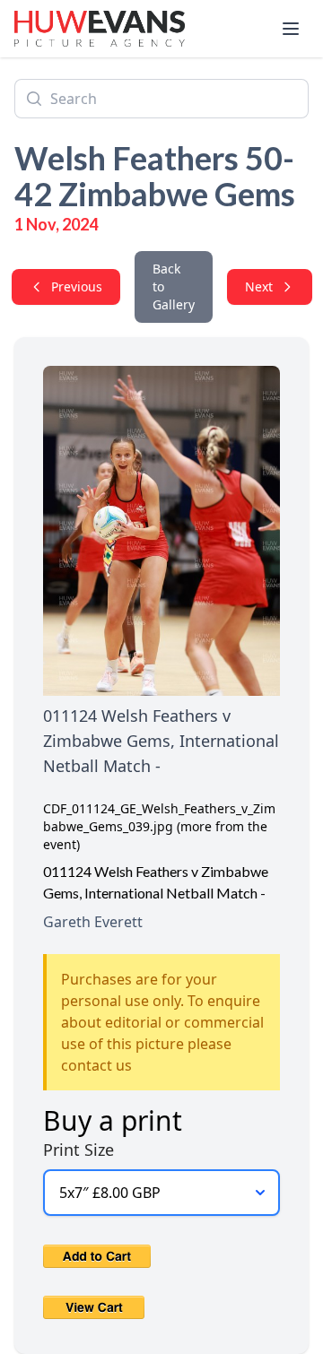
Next (259, 286)
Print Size (78, 1149)
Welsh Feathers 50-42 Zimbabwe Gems (154, 175)
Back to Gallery (174, 286)
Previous (76, 286)
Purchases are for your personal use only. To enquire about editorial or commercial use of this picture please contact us (162, 1022)
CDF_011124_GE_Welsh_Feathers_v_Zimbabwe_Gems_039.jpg (159, 817)
